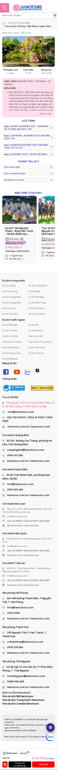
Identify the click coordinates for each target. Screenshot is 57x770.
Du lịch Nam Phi (36, 330)
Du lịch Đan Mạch (10, 347)
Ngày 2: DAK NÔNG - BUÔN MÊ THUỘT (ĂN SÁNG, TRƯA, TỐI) (27, 137)
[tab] (28, 167)
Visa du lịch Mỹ (36, 336)
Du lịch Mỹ (33, 325)
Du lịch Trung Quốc (11, 353)
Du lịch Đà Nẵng (36, 297)
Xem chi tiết (45, 113)
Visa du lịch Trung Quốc (40, 342)
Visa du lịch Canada (11, 342)
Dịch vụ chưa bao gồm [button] (14, 173)
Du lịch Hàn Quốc (37, 347)
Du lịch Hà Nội (9, 285)
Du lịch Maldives (10, 359)
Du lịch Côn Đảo (10, 314)
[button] (51, 167)
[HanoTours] (4, 23)
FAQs (7, 736)
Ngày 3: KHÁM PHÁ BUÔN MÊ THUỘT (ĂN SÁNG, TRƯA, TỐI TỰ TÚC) (26, 146)
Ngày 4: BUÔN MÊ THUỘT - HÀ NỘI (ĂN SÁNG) (25, 154)
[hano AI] (50, 727)
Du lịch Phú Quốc (37, 308)
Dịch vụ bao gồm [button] (12, 167)
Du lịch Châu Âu (10, 336)
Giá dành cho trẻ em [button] (14, 180)
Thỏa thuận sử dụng (37, 736)
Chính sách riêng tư (18, 736)
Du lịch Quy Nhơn (37, 314)
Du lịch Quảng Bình (11, 297)
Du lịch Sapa (34, 291)
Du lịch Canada (9, 330)
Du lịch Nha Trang (37, 302)
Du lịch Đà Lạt (9, 308)
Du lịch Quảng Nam (11, 302)
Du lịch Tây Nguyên (19, 23)
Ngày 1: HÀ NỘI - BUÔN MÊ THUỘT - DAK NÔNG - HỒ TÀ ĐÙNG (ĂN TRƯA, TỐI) (27, 128)
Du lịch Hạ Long (9, 291)
